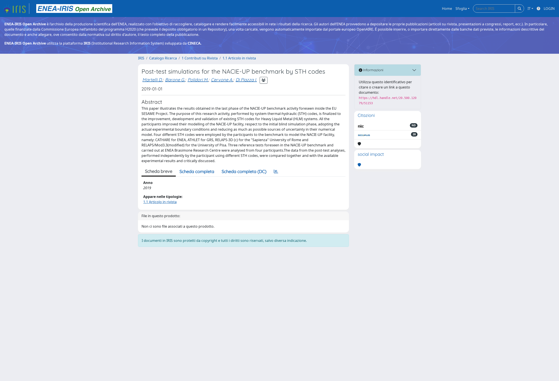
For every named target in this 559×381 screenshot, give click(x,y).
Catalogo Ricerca (163, 58)
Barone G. (175, 79)
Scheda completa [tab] (196, 171)
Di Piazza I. (246, 79)
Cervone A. (222, 79)
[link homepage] (16, 8)
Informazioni (372, 70)
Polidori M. (198, 79)
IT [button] (529, 8)
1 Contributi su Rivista (200, 58)
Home (447, 8)
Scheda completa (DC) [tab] (244, 171)
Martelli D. (152, 79)
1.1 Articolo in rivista (239, 58)
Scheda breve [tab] (158, 171)
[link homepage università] (74, 8)
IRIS (141, 58)
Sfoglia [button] (461, 8)
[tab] (276, 171)
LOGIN (549, 8)
